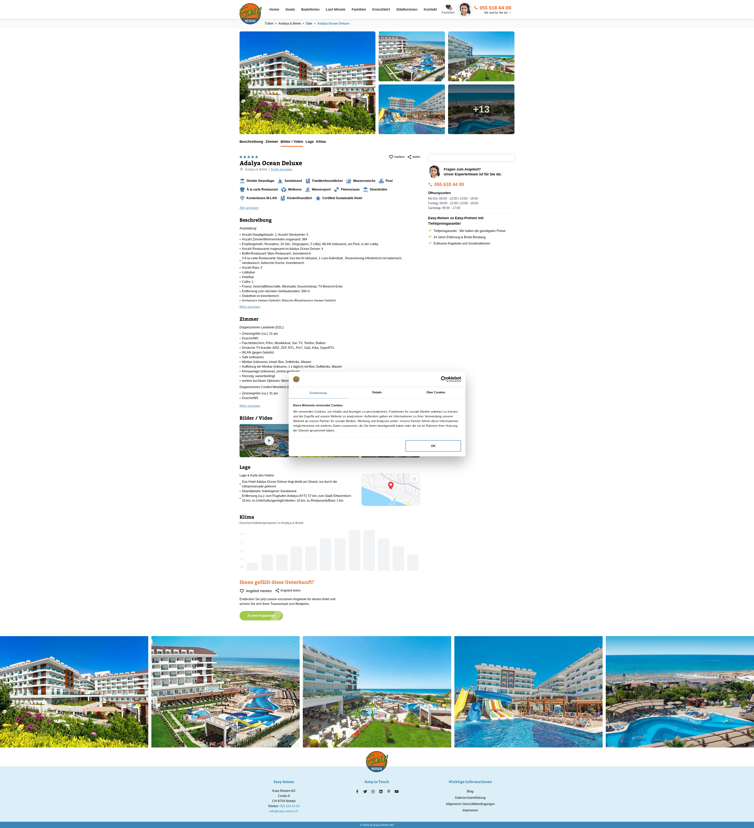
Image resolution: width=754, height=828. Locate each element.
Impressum (470, 810)
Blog (470, 791)
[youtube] (397, 791)
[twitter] (365, 791)
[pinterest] (388, 791)
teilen (416, 156)
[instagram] (373, 791)
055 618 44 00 (495, 7)
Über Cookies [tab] (435, 392)
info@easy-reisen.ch (283, 811)
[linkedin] (381, 791)
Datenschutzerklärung (470, 797)
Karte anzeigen (281, 169)
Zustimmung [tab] (318, 392)
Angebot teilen (290, 590)
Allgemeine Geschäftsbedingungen (470, 804)
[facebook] (357, 791)
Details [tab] (377, 392)
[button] (391, 486)
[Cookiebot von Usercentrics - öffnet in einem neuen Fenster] (444, 379)
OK (433, 446)
